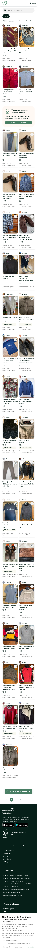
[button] (34, 21)
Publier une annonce (18, 122)
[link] (30, 800)
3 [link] (20, 800)
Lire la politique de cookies (9, 940)
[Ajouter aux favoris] (15, 29)
